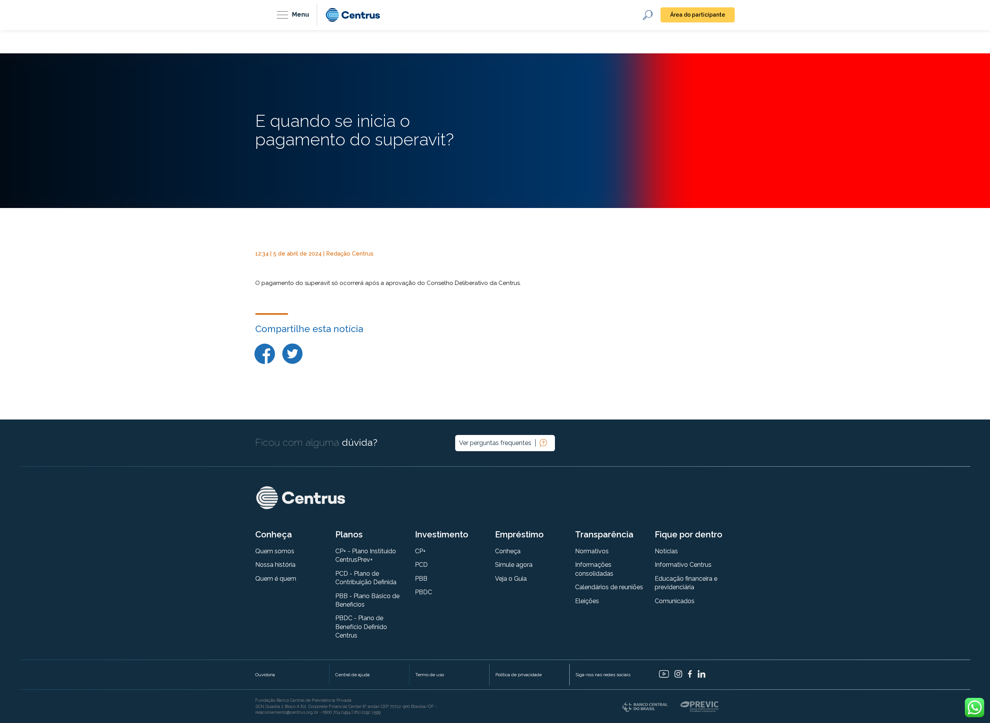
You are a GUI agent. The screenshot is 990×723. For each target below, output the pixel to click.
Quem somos (274, 551)
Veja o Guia (511, 578)
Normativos (592, 551)
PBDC (423, 592)
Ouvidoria (265, 674)
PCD (421, 564)
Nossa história (275, 564)
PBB (421, 578)
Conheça (508, 551)
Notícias (666, 551)
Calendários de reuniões (609, 587)
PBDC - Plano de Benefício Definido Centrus (361, 626)
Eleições (587, 601)
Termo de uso (429, 674)
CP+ (420, 551)
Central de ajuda (352, 674)
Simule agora (514, 564)
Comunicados (675, 601)
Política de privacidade (518, 674)
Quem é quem (275, 578)
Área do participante (697, 15)
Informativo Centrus (683, 564)
